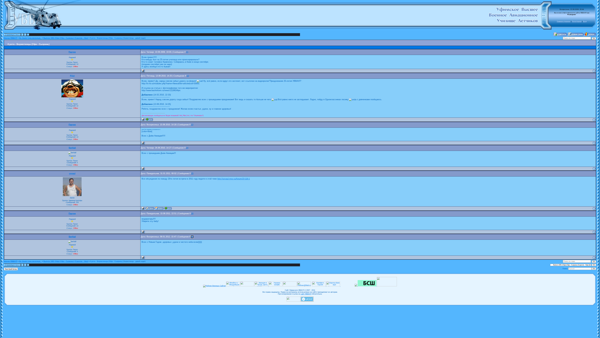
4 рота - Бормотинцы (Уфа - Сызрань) (106, 38)
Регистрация (577, 21)
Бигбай (72, 148)
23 (192, 125)
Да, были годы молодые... (30, 38)
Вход (585, 21)
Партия (72, 52)
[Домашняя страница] (159, 208)
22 (188, 76)
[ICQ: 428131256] (168, 208)
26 (192, 214)
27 (192, 237)
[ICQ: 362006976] (149, 119)
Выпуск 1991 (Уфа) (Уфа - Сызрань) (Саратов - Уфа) (65, 38)
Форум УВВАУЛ (10, 38)
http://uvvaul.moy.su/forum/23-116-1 (233, 179)
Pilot (72, 76)
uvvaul (72, 173)
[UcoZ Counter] (293, 301)
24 (187, 148)
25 (192, 173)
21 (187, 52)
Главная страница (563, 21)
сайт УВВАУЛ (306, 294)
